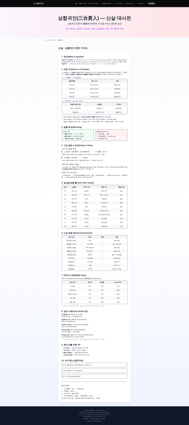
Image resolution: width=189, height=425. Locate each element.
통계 (107, 28)
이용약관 (85, 418)
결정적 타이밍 (106, 3)
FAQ (121, 28)
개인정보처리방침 (94, 418)
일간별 (93, 28)
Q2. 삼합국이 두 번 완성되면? (73, 370)
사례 (111, 28)
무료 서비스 (129, 3)
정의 (67, 28)
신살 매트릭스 (100, 28)
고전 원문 (87, 28)
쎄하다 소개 (82, 3)
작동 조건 (73, 28)
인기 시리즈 (118, 3)
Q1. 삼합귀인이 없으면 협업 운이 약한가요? (77, 365)
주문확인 (151, 3)
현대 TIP (116, 28)
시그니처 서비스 (93, 3)
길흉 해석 (80, 28)
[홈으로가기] (38, 4)
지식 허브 (140, 3)
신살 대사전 (52, 40)
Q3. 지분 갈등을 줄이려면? (72, 376)
